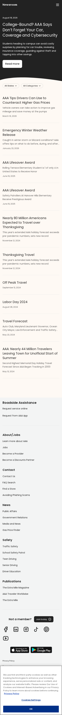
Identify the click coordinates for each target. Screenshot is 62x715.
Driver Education (12, 571)
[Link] (6, 629)
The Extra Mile (10, 600)
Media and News (12, 523)
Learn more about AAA (15, 441)
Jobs (5, 447)
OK (31, 709)
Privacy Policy (8, 660)
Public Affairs (10, 511)
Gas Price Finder (11, 530)
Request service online (15, 408)
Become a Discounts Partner (18, 460)
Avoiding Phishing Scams (16, 495)
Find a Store (9, 488)
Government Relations (15, 517)
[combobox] (11, 85)
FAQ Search (9, 482)
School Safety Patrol (14, 552)
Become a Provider (13, 453)
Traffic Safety (10, 546)
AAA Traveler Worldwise (15, 593)
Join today (41, 619)
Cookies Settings (31, 700)
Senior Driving (10, 565)
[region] (31, 690)
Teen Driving (9, 559)
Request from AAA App (15, 415)
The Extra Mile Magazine (16, 587)
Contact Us (9, 476)
